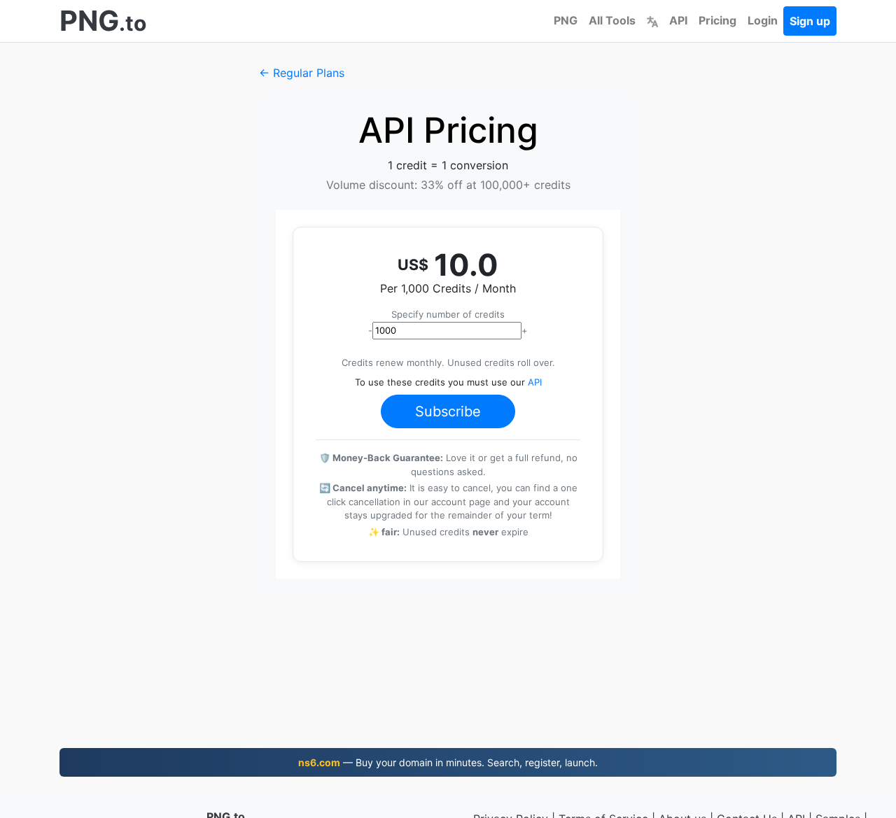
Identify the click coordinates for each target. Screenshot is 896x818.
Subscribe (448, 411)
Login (763, 20)
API (678, 20)
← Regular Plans (301, 73)
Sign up (810, 21)
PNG (566, 20)
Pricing (717, 20)
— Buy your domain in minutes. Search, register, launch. (448, 762)
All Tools (612, 20)
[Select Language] (652, 20)
